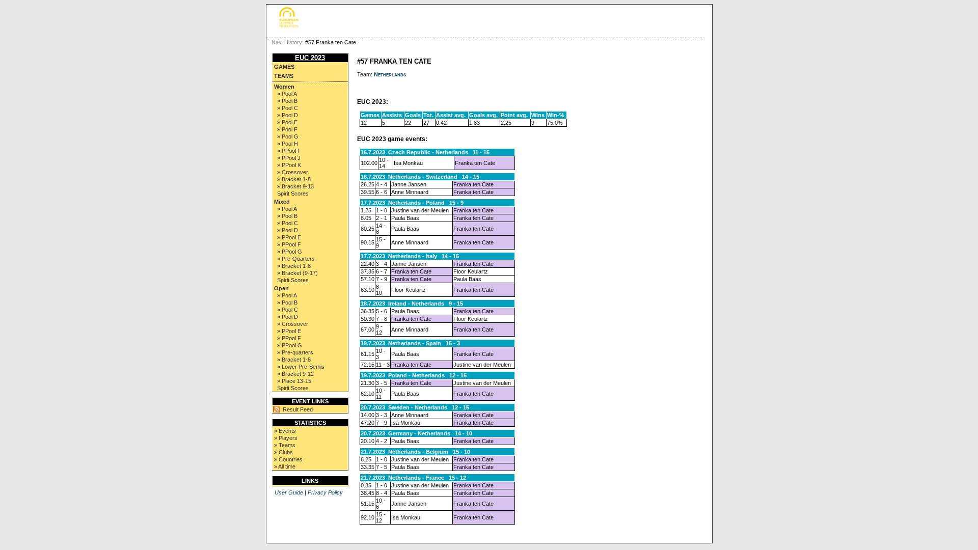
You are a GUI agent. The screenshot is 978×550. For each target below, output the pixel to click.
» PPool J (289, 158)
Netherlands (390, 74)
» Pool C (287, 108)
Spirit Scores (293, 193)
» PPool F (289, 244)
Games (284, 67)
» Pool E (287, 122)
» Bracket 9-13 (295, 186)
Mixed (282, 202)
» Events (285, 431)
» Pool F (287, 129)
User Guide (289, 492)
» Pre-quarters (295, 352)
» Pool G (287, 136)
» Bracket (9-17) (297, 273)
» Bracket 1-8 (294, 179)
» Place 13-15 (294, 381)
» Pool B (287, 101)
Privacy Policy (325, 492)
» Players (285, 438)
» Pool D (287, 115)
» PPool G (289, 252)
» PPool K (289, 165)
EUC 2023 (310, 58)
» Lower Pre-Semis (300, 367)
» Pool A (287, 94)
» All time (284, 466)
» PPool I (288, 151)
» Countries (288, 459)
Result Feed (298, 409)
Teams (283, 76)
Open (281, 288)
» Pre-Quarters (296, 259)
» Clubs (283, 452)
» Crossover (292, 172)
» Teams (284, 445)
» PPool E (289, 237)
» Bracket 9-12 (295, 374)
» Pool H (287, 144)
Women (284, 87)
